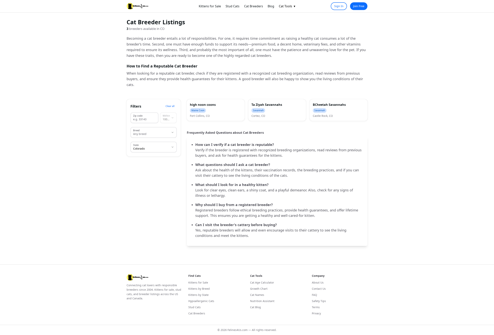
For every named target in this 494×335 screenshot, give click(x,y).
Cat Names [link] (257, 295)
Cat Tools (287, 6)
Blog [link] (271, 6)
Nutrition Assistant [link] (262, 301)
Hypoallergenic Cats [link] (201, 301)
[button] (215, 110)
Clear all (170, 106)
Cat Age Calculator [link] (262, 282)
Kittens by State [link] (198, 295)
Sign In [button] (338, 6)
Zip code (137, 115)
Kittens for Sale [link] (210, 6)
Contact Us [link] (319, 288)
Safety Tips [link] (319, 301)
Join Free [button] (358, 6)
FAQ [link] (314, 295)
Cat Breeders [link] (253, 6)
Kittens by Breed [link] (199, 288)
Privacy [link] (316, 313)
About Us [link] (318, 282)
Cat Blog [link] (255, 307)
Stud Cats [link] (232, 6)
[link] (137, 6)
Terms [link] (316, 307)
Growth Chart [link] (258, 288)
